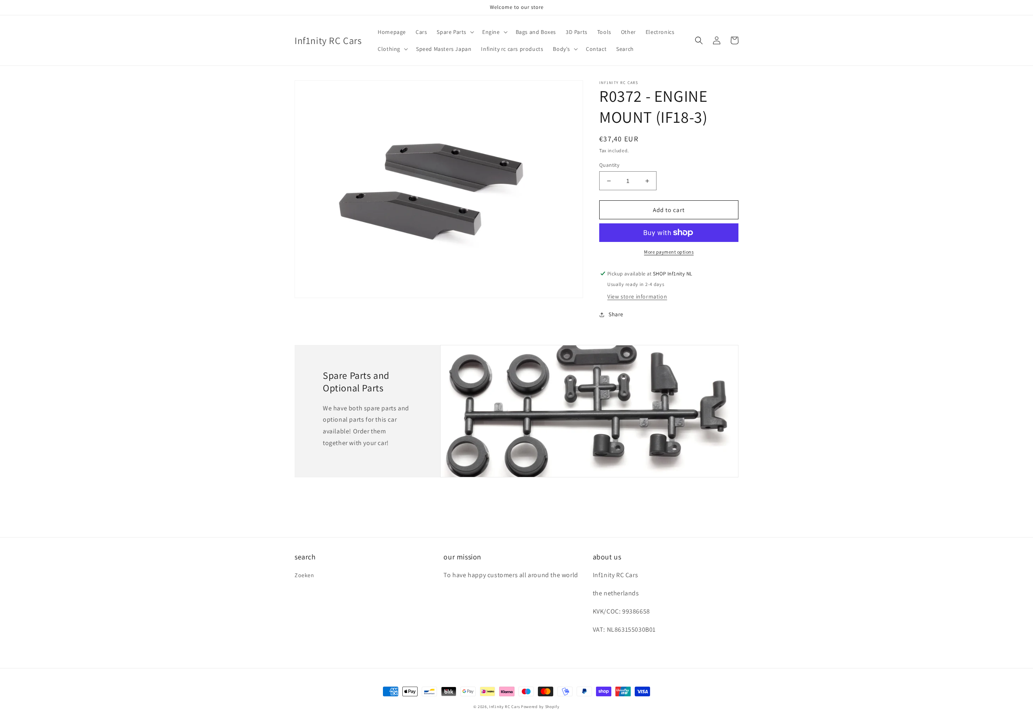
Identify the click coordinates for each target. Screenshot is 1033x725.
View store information (637, 296)
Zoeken (304, 575)
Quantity (609, 165)
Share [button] (616, 314)
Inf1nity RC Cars (504, 706)
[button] (454, 31)
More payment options (669, 252)
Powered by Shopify (540, 706)
